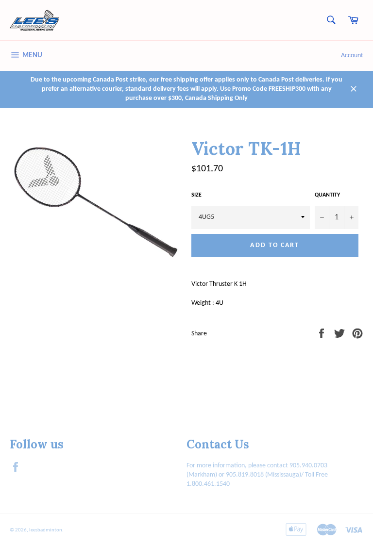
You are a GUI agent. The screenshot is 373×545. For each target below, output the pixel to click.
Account (352, 55)
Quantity (327, 195)
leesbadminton (45, 530)
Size (196, 195)
